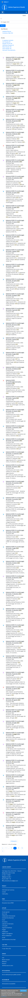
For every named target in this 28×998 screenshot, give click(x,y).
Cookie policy (5, 894)
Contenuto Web (7, 33)
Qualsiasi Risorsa (6, 31)
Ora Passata (6, 42)
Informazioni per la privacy (8, 890)
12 (15, 848)
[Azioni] (2, 2)
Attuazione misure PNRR (8, 903)
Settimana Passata (8, 45)
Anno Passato (6, 48)
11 (12, 848)
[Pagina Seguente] (2, 851)
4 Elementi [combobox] (13, 841)
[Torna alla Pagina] (1, 18)
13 (19, 848)
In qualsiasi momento (7, 40)
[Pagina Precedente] (2, 848)
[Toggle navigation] (2, 12)
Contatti (4, 892)
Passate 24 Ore (7, 43)
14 (22, 848)
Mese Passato (6, 47)
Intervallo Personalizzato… (9, 50)
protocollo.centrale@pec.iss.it (11, 881)
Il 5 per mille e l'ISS (6, 948)
